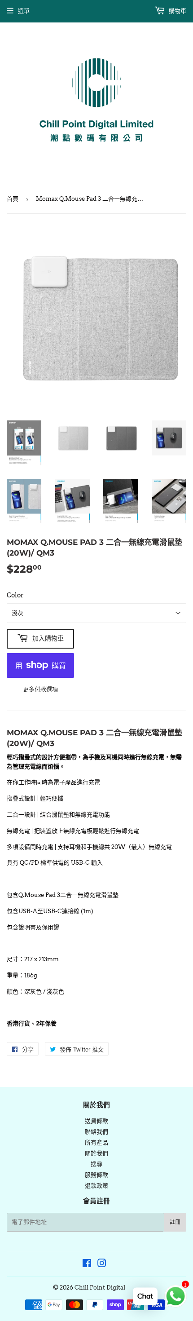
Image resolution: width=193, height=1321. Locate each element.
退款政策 (96, 1185)
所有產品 (96, 1142)
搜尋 (96, 1164)
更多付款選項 (40, 689)
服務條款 (96, 1174)
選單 (24, 11)
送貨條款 (96, 1121)
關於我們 (96, 1153)
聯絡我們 (96, 1131)
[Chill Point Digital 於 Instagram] (101, 1264)
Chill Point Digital (100, 1287)
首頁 (12, 198)
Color (15, 595)
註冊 (175, 1222)
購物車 (176, 11)
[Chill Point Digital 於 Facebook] (87, 1264)
